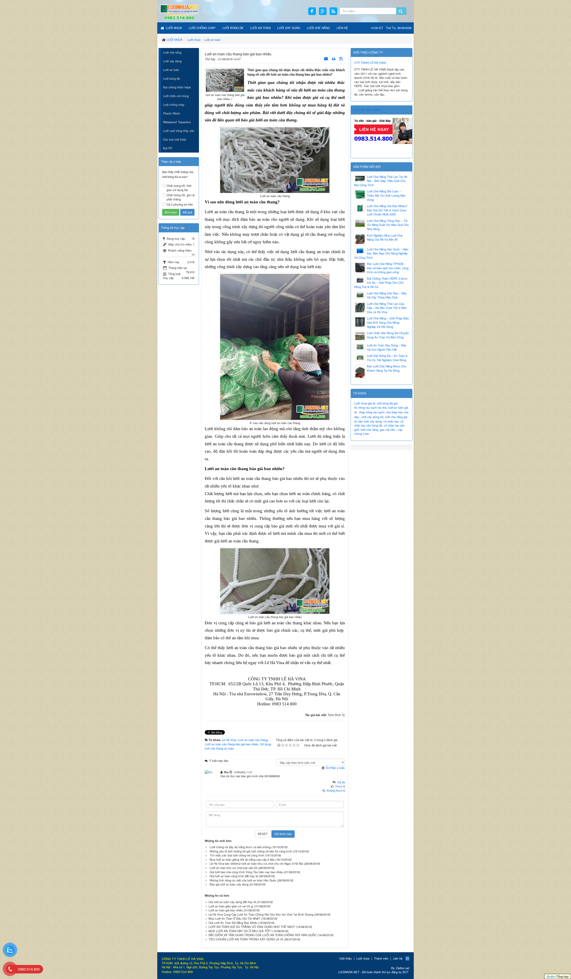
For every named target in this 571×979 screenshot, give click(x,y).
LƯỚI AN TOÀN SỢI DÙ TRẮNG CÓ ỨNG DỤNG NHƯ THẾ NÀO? (252, 927)
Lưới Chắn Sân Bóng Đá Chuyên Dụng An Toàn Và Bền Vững (388, 335)
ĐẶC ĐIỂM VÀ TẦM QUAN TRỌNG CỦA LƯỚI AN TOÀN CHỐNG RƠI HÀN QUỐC (263, 935)
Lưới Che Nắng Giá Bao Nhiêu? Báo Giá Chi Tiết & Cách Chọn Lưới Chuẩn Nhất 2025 (387, 210)
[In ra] (334, 58)
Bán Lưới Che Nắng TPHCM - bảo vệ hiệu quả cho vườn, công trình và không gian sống (387, 268)
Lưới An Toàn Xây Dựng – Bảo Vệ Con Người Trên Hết (386, 347)
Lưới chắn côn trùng (176, 96)
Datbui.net (402, 968)
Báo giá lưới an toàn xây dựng (229, 884)
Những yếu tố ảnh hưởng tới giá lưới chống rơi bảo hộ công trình (251, 851)
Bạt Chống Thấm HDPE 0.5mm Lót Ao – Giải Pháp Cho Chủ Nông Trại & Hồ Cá (381, 283)
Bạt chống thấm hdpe (177, 87)
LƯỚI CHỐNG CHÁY (202, 28)
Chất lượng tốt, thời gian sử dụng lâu (179, 187)
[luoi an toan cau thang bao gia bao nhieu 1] (225, 80)
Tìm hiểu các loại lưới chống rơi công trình (237, 855)
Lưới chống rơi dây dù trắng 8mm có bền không (240, 847)
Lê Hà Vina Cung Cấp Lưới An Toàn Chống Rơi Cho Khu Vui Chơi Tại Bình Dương (261, 914)
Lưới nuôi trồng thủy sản (178, 131)
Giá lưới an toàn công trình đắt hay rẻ (234, 876)
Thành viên (381, 958)
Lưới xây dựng (172, 61)
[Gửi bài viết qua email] (326, 58)
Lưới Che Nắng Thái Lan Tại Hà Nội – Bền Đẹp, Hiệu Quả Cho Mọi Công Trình (380, 181)
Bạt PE (167, 148)
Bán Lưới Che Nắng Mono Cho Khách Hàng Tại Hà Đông (386, 368)
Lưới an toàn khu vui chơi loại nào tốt (233, 868)
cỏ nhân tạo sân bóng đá (378, 423)
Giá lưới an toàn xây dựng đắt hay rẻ (232, 902)
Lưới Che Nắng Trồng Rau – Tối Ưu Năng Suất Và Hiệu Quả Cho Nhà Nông (388, 225)
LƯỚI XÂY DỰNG (288, 28)
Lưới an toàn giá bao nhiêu (226, 910)
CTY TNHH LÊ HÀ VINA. (370, 62)
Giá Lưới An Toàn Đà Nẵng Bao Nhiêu (233, 923)
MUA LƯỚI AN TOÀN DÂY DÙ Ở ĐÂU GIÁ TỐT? (240, 931)
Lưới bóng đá (171, 78)
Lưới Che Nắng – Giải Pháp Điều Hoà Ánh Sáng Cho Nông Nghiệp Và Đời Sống (388, 322)
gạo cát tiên (387, 429)
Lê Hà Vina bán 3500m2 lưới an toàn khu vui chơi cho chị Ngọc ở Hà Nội (256, 863)
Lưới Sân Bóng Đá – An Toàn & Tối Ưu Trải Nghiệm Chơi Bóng (387, 358)
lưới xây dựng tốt (372, 417)
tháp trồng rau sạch (371, 412)
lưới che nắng (369, 429)
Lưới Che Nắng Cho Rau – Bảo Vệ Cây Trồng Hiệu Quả (387, 295)
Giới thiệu (345, 958)
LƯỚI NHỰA (173, 28)
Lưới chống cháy (173, 104)
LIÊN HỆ (342, 28)
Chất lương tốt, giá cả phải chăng (180, 197)
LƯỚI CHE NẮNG (318, 28)
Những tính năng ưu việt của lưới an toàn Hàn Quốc (243, 880)
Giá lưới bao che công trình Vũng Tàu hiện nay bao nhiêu (246, 872)
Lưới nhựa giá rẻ (364, 403)
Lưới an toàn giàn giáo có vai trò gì (231, 906)
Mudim (551, 976)
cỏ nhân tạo (391, 421)
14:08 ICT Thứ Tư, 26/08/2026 (391, 28)
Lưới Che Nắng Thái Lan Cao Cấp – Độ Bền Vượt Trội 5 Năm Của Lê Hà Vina (387, 308)
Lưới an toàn (171, 70)
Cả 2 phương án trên (180, 204)
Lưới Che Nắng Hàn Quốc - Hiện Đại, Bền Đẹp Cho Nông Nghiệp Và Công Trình (381, 253)
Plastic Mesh (171, 113)
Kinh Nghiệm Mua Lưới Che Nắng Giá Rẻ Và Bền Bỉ (384, 237)
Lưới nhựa (362, 958)
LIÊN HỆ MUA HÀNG (367, 110)
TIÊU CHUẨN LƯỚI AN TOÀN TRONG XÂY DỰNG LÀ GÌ (246, 939)
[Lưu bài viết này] (341, 58)
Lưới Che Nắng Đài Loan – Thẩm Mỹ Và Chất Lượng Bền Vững (386, 195)
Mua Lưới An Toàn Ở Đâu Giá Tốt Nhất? (234, 918)
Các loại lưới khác (174, 139)
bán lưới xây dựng (370, 421)
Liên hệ (397, 958)
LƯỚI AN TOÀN (260, 28)
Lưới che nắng (172, 52)
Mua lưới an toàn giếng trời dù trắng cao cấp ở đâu (242, 859)
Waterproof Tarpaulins (177, 122)
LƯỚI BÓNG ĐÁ (232, 28)
